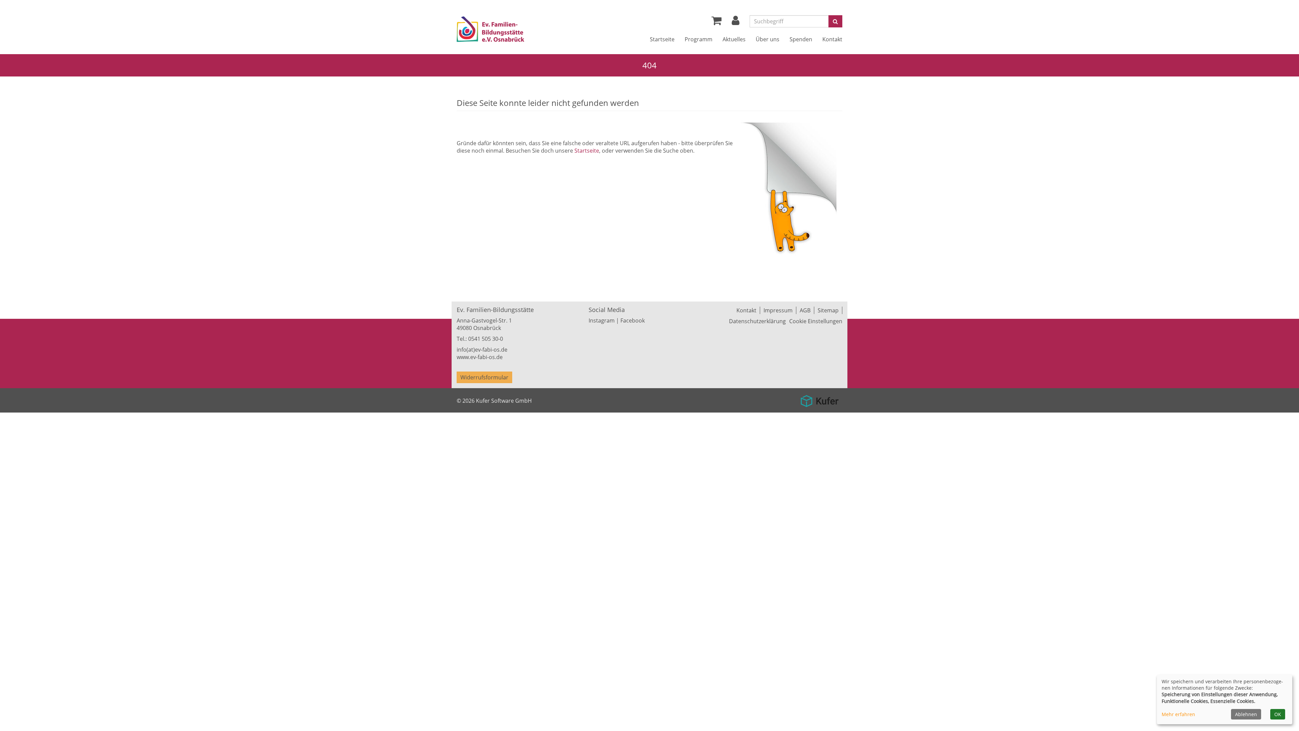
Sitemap (828, 310)
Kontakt (832, 39)
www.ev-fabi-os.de (480, 357)
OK (1277, 714)
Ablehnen (1246, 714)
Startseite (662, 39)
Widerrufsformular (484, 377)
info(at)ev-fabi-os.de (482, 349)
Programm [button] (698, 39)
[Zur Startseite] (510, 30)
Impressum (778, 310)
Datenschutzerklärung (757, 321)
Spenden (801, 39)
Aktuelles (734, 39)
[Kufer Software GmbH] (819, 398)
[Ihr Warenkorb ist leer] (716, 22)
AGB (805, 310)
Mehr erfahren (1178, 714)
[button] (735, 22)
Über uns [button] (767, 39)
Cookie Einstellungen (815, 321)
